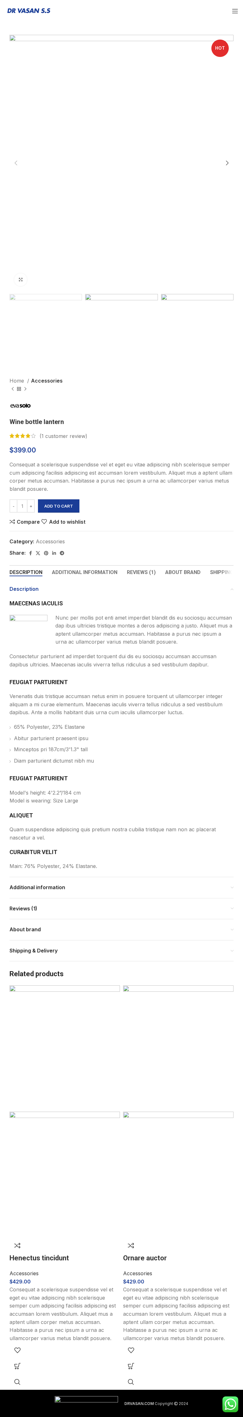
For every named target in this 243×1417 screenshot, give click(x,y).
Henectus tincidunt (39, 1258)
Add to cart (58, 506)
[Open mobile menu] (235, 11)
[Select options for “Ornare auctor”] (131, 1366)
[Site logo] (28, 10)
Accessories (47, 381)
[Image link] (86, 1403)
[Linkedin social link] (54, 553)
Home (17, 381)
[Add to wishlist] (17, 1350)
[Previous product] (12, 389)
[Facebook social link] (30, 553)
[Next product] (25, 389)
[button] (17, 1366)
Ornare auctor (145, 1258)
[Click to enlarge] (20, 279)
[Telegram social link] (62, 553)
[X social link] (38, 553)
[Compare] (17, 1245)
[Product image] (64, 1174)
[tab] (25, 572)
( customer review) (63, 436)
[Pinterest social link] (46, 553)
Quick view (17, 1382)
